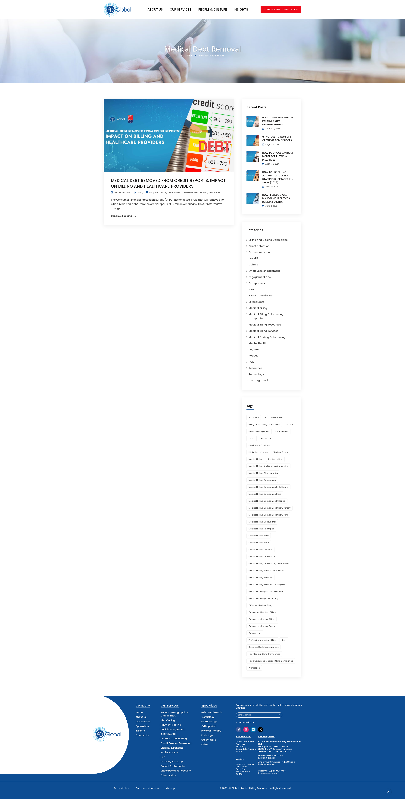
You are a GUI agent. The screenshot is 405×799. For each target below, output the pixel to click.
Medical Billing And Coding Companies (268, 466)
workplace (254, 667)
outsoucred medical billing (262, 612)
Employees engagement (264, 271)
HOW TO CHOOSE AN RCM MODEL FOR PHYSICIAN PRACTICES (277, 156)
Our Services (180, 9)
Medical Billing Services (263, 331)
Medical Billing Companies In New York (268, 514)
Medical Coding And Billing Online (266, 591)
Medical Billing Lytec (259, 542)
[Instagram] (246, 729)
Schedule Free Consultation (281, 9)
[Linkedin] (253, 729)
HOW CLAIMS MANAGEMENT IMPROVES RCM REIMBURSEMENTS (278, 121)
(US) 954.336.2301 (267, 758)
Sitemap (170, 788)
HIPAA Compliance (260, 295)
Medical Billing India (259, 535)
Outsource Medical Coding (262, 626)
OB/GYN (254, 349)
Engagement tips (260, 277)
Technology (256, 374)
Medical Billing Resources (207, 192)
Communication (259, 252)
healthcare (265, 438)
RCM (252, 362)
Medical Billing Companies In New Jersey (269, 507)
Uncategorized (258, 380)
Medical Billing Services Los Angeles (267, 584)
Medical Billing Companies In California (268, 487)
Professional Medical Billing (262, 640)
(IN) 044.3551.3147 (267, 764)
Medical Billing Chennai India (263, 473)
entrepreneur (281, 431)
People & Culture (212, 9)
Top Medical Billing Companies (264, 653)
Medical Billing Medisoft (260, 549)
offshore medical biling (260, 605)
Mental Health (258, 343)
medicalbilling (275, 459)
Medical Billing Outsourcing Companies (269, 563)
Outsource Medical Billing (261, 619)
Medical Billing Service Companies (266, 570)
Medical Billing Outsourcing (262, 556)
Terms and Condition (147, 788)
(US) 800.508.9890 (267, 773)
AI (265, 417)
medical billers (280, 452)
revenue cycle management (264, 646)
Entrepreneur (257, 283)
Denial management (259, 431)
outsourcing (255, 633)
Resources (255, 368)
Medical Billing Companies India (265, 493)
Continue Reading (121, 216)
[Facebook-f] (238, 729)
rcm (284, 640)
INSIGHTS (241, 9)
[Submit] (279, 715)
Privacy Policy (121, 788)
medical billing (256, 459)
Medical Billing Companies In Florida (267, 500)
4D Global (254, 417)
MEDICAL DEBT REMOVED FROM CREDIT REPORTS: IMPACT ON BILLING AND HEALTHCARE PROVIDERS (168, 183)
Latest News (187, 192)
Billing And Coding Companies (164, 192)
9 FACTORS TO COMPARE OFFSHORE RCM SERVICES (277, 138)
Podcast (254, 355)
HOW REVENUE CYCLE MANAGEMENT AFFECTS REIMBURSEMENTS (276, 198)
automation (277, 417)
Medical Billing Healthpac (261, 528)
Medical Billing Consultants (262, 521)
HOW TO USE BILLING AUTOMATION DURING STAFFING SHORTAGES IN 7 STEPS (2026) (277, 177)
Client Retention (259, 246)
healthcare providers (259, 445)
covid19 (253, 258)
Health (253, 289)
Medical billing (258, 308)
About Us (155, 9)
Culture (253, 264)
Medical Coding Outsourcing (267, 337)
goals (252, 438)
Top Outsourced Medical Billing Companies (271, 660)
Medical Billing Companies (262, 480)
